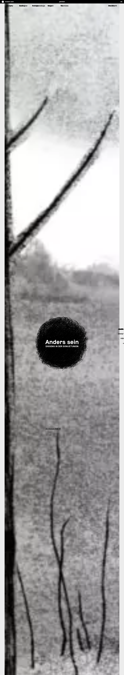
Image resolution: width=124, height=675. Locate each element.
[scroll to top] (62, 670)
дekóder (62, 2)
